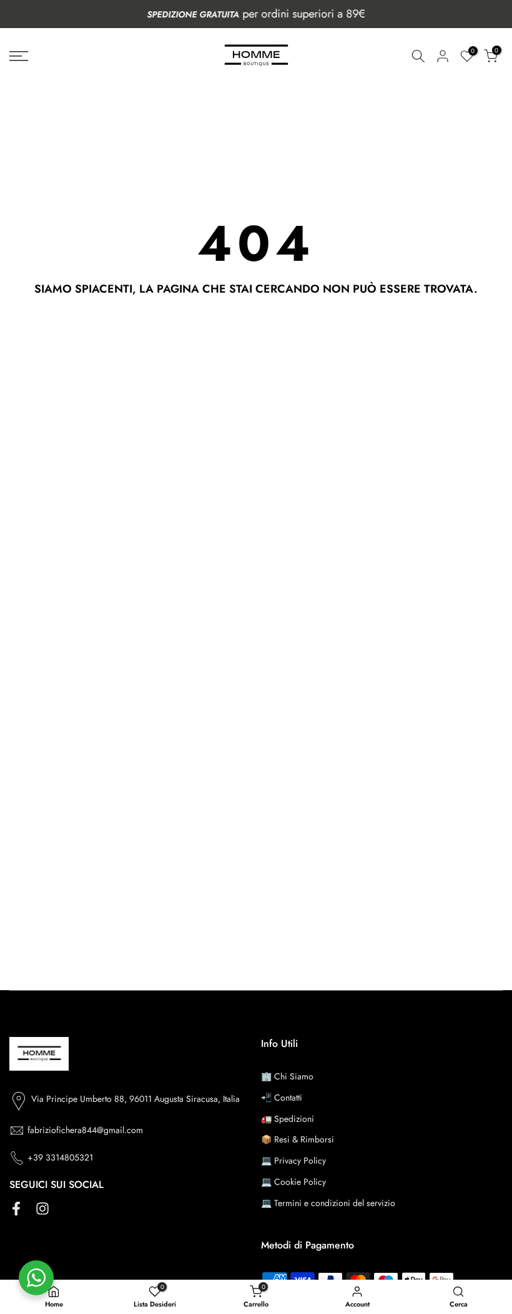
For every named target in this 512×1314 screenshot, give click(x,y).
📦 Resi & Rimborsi (297, 1139)
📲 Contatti (281, 1097)
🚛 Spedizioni (287, 1118)
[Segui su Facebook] (16, 1209)
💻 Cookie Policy (293, 1181)
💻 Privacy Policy (293, 1160)
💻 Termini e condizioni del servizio (328, 1203)
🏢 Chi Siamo (287, 1076)
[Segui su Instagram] (42, 1209)
